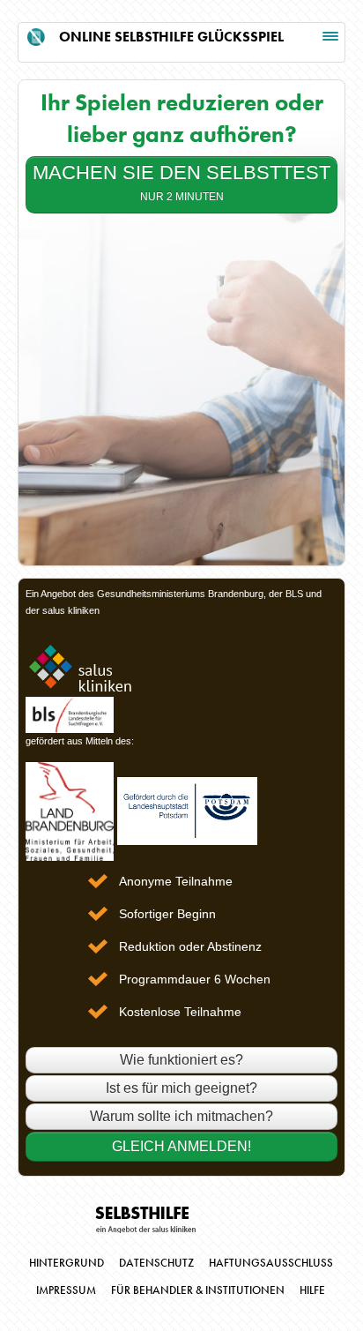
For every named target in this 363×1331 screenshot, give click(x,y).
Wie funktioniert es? (181, 1059)
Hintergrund (66, 1263)
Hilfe (312, 1290)
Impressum (66, 1290)
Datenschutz (156, 1263)
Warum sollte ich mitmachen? (181, 1116)
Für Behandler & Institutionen (198, 1290)
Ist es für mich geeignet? (181, 1088)
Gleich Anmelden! (181, 1146)
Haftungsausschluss (271, 1263)
